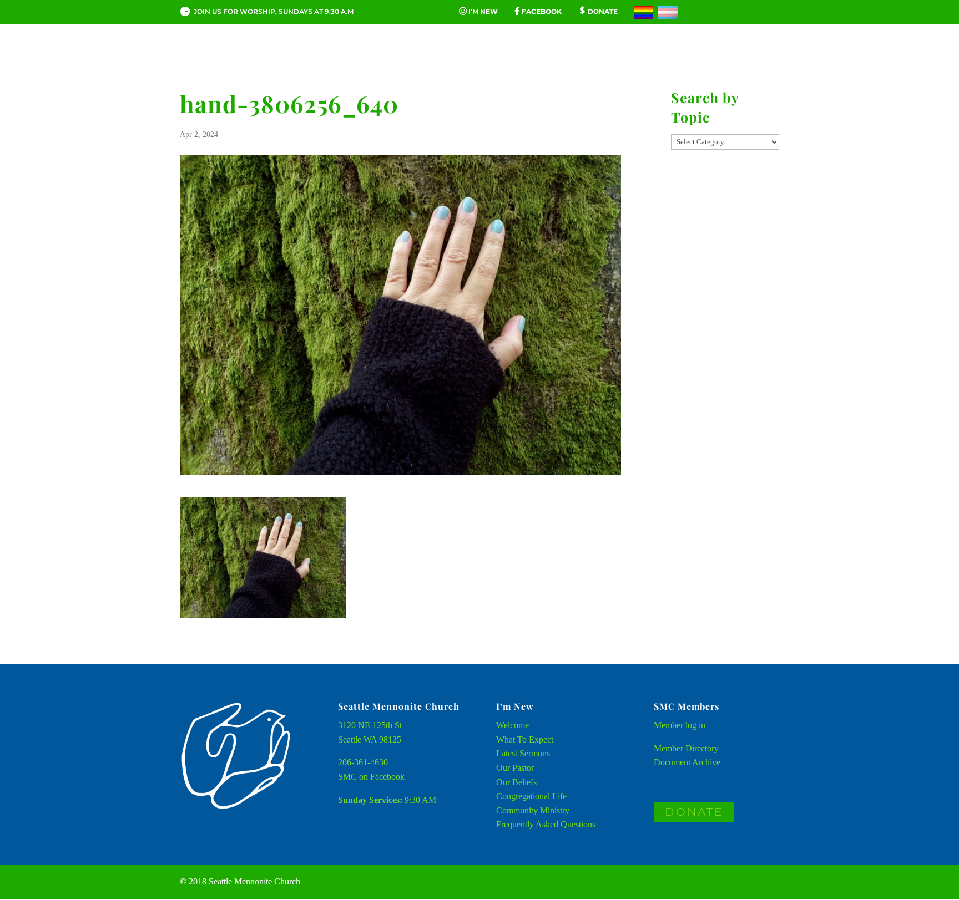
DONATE (694, 811)
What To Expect (524, 739)
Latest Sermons (523, 753)
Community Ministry (532, 810)
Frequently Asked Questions (545, 824)
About (255, 57)
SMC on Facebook (371, 776)
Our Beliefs (516, 782)
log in (695, 725)
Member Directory (686, 748)
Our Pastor (515, 767)
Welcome (512, 725)
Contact (673, 57)
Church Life (333, 57)
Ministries (595, 57)
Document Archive (687, 762)
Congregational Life (531, 796)
